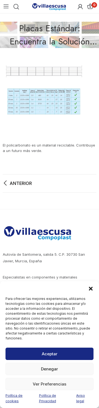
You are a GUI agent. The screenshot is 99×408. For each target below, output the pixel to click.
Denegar (49, 369)
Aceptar (49, 353)
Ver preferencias (49, 384)
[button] (91, 288)
